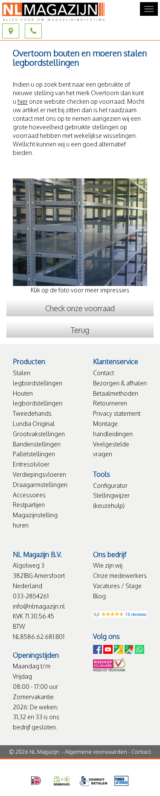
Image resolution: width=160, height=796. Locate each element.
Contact (103, 372)
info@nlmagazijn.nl (39, 606)
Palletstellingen (34, 454)
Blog (99, 596)
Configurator (110, 485)
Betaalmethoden (115, 393)
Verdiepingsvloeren (39, 474)
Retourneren (110, 403)
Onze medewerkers (120, 575)
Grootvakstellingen (39, 433)
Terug (80, 330)
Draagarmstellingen (40, 484)
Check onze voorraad (80, 308)
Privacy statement (116, 413)
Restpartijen (29, 504)
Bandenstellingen (37, 444)
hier (22, 101)
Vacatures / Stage (117, 585)
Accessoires (29, 495)
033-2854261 (31, 596)
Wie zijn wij (107, 565)
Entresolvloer (31, 464)
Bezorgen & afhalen (120, 383)
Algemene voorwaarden (96, 751)
